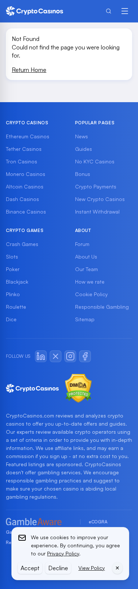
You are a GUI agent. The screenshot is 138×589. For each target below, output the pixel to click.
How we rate (90, 281)
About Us (86, 256)
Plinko (13, 294)
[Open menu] (124, 11)
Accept (30, 568)
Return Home (29, 69)
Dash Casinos (22, 199)
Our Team (86, 269)
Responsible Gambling (102, 307)
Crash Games (22, 244)
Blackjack (17, 281)
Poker (13, 269)
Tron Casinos (21, 161)
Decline (58, 568)
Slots (12, 256)
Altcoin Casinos (24, 186)
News (81, 136)
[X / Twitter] (55, 356)
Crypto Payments (95, 186)
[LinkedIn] (41, 356)
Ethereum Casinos (27, 136)
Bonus (82, 174)
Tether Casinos (24, 149)
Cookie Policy (91, 294)
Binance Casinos (26, 211)
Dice (11, 319)
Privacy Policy (63, 553)
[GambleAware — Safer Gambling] (39, 522)
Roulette (16, 307)
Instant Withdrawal (97, 211)
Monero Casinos (25, 174)
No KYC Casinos (94, 161)
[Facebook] (85, 356)
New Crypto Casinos (100, 199)
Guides (83, 149)
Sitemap (85, 319)
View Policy (91, 568)
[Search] (108, 11)
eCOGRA (98, 521)
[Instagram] (70, 356)
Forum (82, 244)
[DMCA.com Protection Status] (78, 388)
